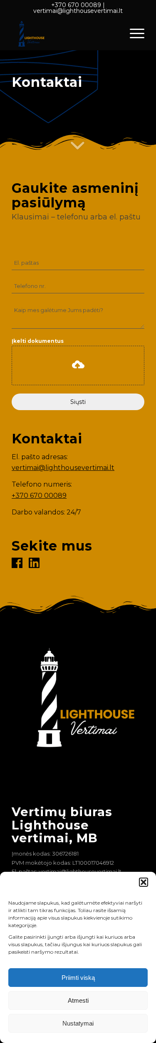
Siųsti (78, 402)
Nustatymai (78, 1023)
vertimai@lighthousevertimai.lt (78, 11)
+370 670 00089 (76, 5)
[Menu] (132, 33)
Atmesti (78, 1000)
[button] (143, 882)
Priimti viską (78, 977)
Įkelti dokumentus (38, 341)
